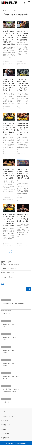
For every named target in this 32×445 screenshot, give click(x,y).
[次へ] (20, 252)
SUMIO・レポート (8, 268)
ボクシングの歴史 (7, 277)
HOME (6, 11)
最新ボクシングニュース (10, 264)
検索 (2, 284)
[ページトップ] (28, 441)
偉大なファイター (7, 273)
